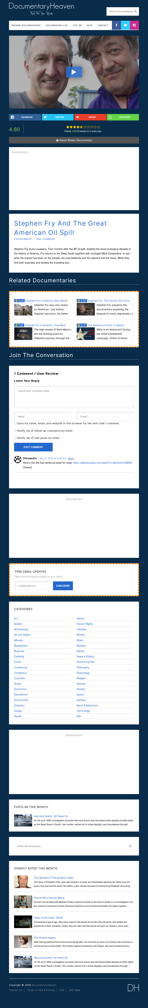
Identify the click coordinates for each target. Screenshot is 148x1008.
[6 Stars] (84, 127)
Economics (20, 689)
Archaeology (21, 629)
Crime (17, 662)
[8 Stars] (91, 127)
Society (81, 689)
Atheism (18, 640)
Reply (71, 458)
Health (17, 716)
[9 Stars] (95, 127)
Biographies (21, 645)
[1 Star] (67, 127)
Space (80, 694)
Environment (23, 239)
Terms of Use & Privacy (41, 990)
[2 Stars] (71, 127)
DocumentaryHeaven (44, 985)
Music (80, 640)
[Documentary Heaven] (41, 13)
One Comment (45, 239)
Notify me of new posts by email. (38, 437)
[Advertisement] (74, 182)
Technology (83, 711)
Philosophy (83, 667)
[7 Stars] (88, 127)
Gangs (18, 711)
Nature (80, 651)
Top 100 (77, 25)
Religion (81, 678)
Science (81, 683)
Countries (19, 678)
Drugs (17, 683)
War (79, 716)
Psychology (83, 673)
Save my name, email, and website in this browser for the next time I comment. (68, 423)
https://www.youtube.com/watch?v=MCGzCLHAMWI (102, 462)
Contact (103, 25)
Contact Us (15, 990)
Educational (20, 694)
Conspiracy (20, 673)
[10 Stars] (98, 127)
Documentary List (57, 25)
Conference (20, 667)
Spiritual (81, 700)
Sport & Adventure (87, 705)
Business (19, 651)
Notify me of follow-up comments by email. (45, 430)
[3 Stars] (74, 127)
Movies (81, 634)
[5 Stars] (81, 127)
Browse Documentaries (26, 25)
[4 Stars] (78, 127)
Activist (18, 624)
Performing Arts (86, 662)
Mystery (81, 645)
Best (90, 25)
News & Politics (85, 656)
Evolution (19, 705)
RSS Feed (74, 990)
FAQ (62, 990)
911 (16, 618)
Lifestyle (81, 629)
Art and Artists (22, 634)
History (81, 618)
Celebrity (19, 656)
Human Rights (85, 624)
